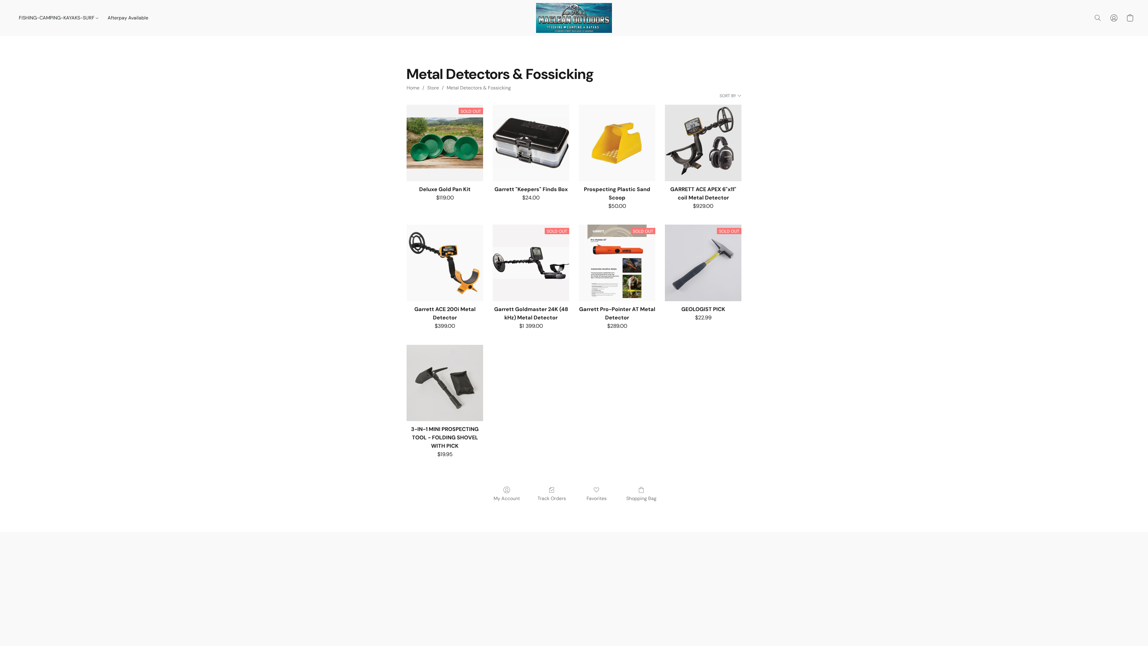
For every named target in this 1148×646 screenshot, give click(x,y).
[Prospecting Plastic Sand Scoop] (617, 143)
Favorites (597, 498)
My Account (507, 498)
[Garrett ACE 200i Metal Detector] (445, 263)
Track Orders (552, 498)
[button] (574, 18)
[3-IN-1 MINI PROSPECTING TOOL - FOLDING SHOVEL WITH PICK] (445, 383)
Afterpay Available (128, 18)
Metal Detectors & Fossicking (479, 88)
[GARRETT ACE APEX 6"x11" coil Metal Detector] (703, 143)
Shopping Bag (641, 498)
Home (413, 88)
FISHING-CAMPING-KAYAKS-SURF (57, 18)
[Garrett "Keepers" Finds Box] (531, 143)
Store (433, 88)
